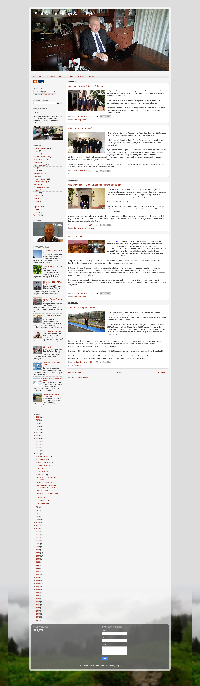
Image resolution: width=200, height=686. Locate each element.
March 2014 (42, 497)
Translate (50, 94)
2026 (38, 417)
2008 (38, 522)
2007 (38, 525)
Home (118, 372)
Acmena (81, 76)
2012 (38, 510)
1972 (38, 617)
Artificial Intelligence (40, 148)
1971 (38, 620)
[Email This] (101, 116)
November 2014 (44, 456)
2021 (38, 432)
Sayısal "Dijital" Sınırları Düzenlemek (51, 395)
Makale (36, 184)
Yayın (84, 120)
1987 (38, 586)
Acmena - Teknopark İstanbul (81, 308)
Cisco (35, 154)
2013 (38, 507)
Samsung (77, 120)
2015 (38, 451)
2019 (38, 438)
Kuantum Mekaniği (40, 182)
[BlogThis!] (103, 116)
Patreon (91, 76)
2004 (38, 535)
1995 (38, 562)
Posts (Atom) (83, 377)
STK (35, 204)
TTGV (35, 209)
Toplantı (36, 207)
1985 (38, 593)
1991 (38, 574)
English (36, 162)
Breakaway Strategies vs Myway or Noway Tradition (52, 299)
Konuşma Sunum (39, 179)
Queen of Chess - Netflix (52, 331)
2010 (38, 516)
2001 (38, 544)
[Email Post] (97, 116)
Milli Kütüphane (75, 236)
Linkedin (61, 76)
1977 (38, 611)
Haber (35, 171)
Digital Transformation (41, 159)
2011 (38, 513)
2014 (38, 454)
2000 (38, 547)
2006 (38, 528)
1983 (38, 599)
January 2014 (43, 503)
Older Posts (161, 372)
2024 (38, 423)
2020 (38, 435)
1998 (38, 553)
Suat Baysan (50, 76)
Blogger (118, 666)
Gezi (35, 168)
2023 (38, 426)
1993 (38, 568)
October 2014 (43, 459)
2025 (38, 420)
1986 (38, 589)
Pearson (36, 190)
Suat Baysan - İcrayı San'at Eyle (64, 13)
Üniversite (85, 228)
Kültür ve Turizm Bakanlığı (80, 128)
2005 (38, 531)
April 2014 (42, 475)
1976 (38, 614)
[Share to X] (106, 116)
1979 (38, 608)
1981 (38, 605)
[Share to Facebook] (108, 116)
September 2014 (44, 462)
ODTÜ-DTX (47, 347)
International (38, 173)
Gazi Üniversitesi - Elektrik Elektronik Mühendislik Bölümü (95, 185)
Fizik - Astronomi (39, 165)
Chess (35, 151)
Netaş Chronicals (39, 187)
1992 (38, 571)
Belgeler (71, 76)
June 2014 (42, 468)
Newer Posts (74, 372)
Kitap (35, 176)
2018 (38, 441)
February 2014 (43, 500)
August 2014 (43, 465)
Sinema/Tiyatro (38, 198)
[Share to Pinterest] (110, 116)
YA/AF (36, 112)
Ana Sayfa (37, 76)
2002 (38, 541)
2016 (38, 447)
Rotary (35, 193)
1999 (38, 550)
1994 (38, 565)
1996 (38, 559)
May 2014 (42, 471)
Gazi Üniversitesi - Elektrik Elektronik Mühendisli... (46, 486)
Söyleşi (36, 201)
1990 (38, 577)
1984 (38, 596)
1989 (38, 580)
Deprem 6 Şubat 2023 (41, 157)
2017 (38, 444)
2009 (38, 519)
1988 (38, 583)
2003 (38, 538)
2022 (38, 429)
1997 (38, 556)
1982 (38, 602)
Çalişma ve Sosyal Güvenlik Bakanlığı (85, 86)
